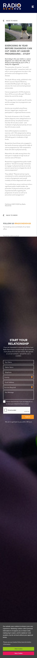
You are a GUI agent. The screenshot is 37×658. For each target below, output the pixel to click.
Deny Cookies (18, 653)
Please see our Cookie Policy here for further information (17, 643)
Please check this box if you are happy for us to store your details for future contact (19, 403)
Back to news (11, 20)
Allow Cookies (18, 649)
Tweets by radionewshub (11, 236)
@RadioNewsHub (22, 223)
